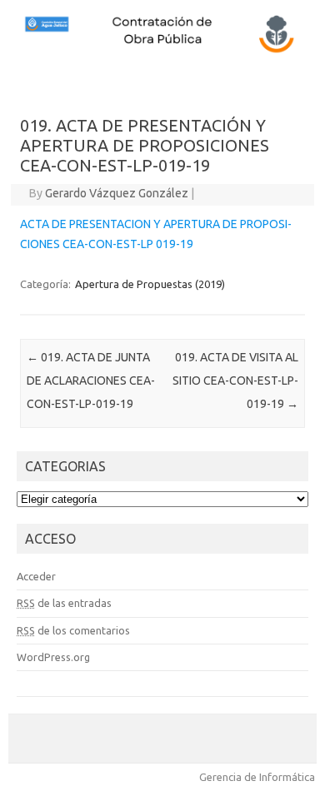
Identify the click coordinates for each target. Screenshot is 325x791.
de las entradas (64, 603)
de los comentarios (73, 630)
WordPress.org (53, 657)
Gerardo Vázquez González (116, 193)
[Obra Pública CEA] (162, 50)
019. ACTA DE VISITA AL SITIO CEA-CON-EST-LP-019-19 (235, 380)
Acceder (36, 576)
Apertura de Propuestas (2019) (150, 284)
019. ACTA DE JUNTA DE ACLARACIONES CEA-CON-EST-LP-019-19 (91, 380)
